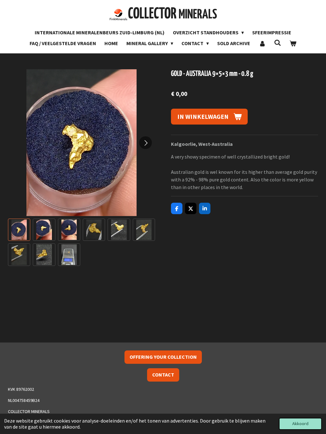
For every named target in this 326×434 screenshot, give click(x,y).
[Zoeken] (277, 42)
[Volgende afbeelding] (145, 142)
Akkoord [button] (300, 423)
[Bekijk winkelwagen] (293, 43)
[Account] (262, 43)
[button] (19, 230)
